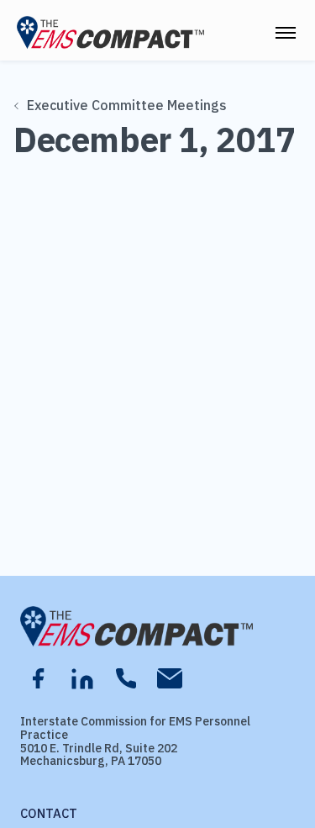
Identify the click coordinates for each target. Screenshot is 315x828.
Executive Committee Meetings (127, 105)
